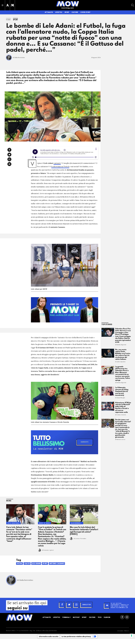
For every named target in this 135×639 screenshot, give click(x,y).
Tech (99, 617)
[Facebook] (62, 604)
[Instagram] (76, 604)
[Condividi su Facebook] (9, 150)
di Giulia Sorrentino (19, 57)
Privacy (126, 631)
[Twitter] (69, 604)
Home (8, 20)
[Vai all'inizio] (19, 617)
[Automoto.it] (7, 5)
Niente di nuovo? (44, 523)
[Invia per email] (9, 164)
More (8, 501)
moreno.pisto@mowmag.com (119, 607)
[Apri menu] (2, 5)
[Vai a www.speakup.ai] (96, 149)
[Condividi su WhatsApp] (9, 159)
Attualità (49, 12)
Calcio (27, 563)
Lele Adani (36, 563)
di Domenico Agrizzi (48, 550)
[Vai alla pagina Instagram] (127, 617)
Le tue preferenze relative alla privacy (76, 636)
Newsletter (87, 604)
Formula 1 (66, 617)
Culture (75, 12)
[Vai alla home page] (67, 4)
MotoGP (76, 617)
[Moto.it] (12, 5)
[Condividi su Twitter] (9, 155)
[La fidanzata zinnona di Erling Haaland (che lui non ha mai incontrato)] (107, 391)
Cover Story (85, 12)
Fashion (107, 617)
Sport (67, 12)
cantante (57, 163)
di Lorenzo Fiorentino (80, 538)
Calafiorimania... (76, 523)
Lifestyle (58, 12)
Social (19, 563)
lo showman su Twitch (60, 166)
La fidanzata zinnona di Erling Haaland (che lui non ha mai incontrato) (121, 391)
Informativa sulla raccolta (48, 636)
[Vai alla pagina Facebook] (122, 617)
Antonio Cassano (56, 563)
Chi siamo (120, 631)
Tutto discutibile (13, 523)
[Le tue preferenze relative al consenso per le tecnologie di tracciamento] (131, 635)
